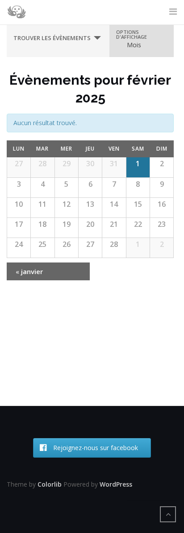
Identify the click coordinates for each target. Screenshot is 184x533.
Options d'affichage (131, 34)
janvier (29, 271)
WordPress (116, 484)
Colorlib (50, 484)
